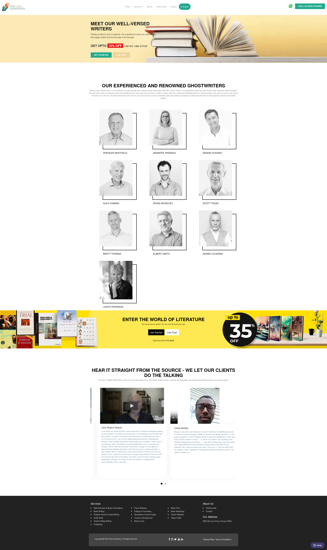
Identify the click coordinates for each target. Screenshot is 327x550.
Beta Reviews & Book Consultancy (108, 508)
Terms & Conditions (223, 539)
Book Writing (99, 511)
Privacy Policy (208, 539)
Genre (149, 6)
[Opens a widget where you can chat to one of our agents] (317, 545)
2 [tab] (165, 483)
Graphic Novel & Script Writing (106, 514)
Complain (185, 6)
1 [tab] (161, 483)
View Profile (115, 131)
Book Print (175, 508)
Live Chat (121, 55)
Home (127, 6)
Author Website (177, 514)
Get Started (101, 55)
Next (238, 435)
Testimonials (161, 6)
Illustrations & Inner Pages (145, 514)
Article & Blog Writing (102, 521)
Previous (88, 435)
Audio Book (98, 517)
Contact (173, 6)
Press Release (140, 508)
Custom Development (143, 517)
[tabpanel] (127, 434)
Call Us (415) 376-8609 (310, 6)
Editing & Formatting (142, 511)
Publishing (98, 524)
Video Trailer (176, 517)
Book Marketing (177, 511)
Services (138, 6)
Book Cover (139, 521)
